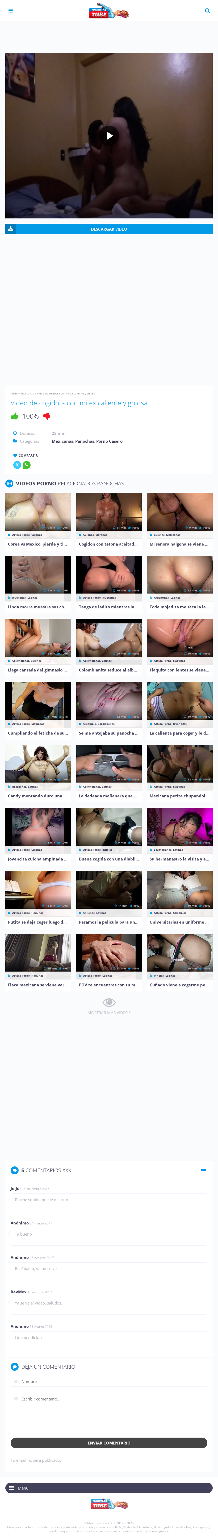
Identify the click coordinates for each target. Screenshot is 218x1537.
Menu (23, 1488)
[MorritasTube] (109, 10)
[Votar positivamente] (15, 416)
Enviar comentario (109, 1443)
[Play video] (109, 136)
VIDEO (109, 229)
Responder (197, 1189)
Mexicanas (27, 393)
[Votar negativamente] (47, 416)
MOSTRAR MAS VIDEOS (109, 1012)
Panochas (84, 441)
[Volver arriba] (206, 1527)
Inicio (14, 393)
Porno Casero (109, 441)
